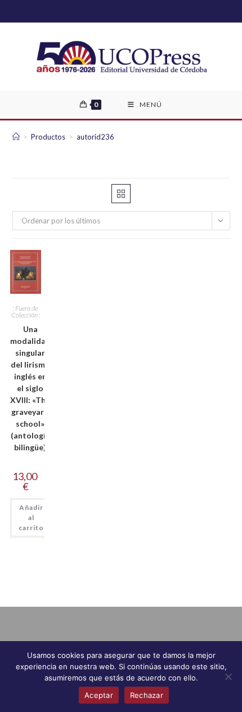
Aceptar (98, 695)
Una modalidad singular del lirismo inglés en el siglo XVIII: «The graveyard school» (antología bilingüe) (30, 388)
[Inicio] (16, 136)
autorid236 (95, 136)
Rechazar (146, 695)
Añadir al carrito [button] (31, 517)
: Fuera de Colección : (25, 311)
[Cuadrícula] (121, 193)
